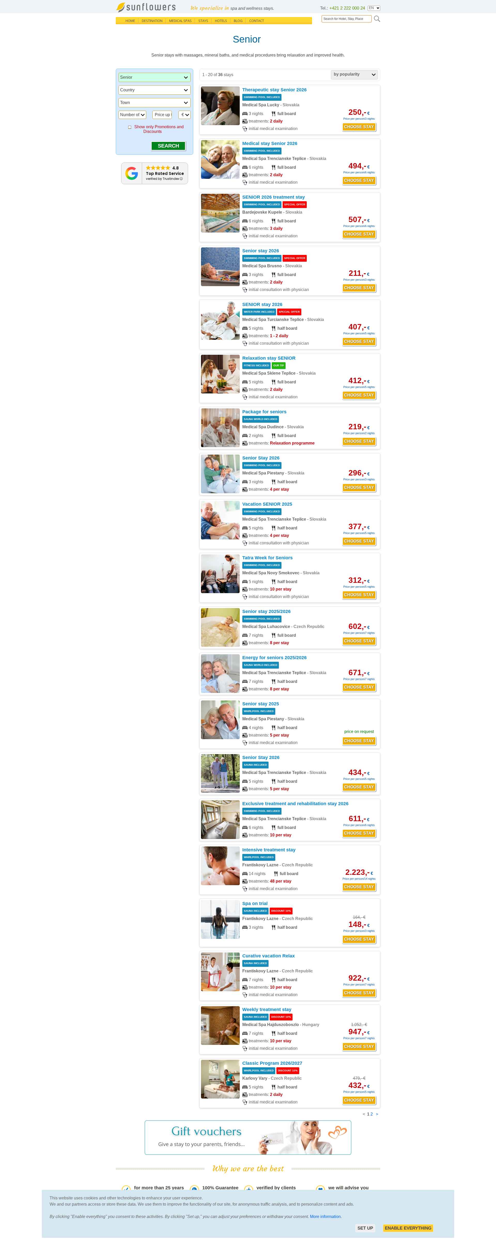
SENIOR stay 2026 (262, 304)
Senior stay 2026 (260, 250)
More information (325, 1216)
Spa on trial (255, 903)
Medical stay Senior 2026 (269, 143)
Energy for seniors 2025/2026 (274, 657)
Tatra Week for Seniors (267, 557)
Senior (126, 77)
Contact (256, 20)
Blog (238, 20)
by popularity (347, 74)
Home (130, 20)
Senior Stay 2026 (261, 458)
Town (125, 102)
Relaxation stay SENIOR (269, 358)
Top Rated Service (165, 173)
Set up (365, 1228)
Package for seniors (264, 411)
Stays (203, 20)
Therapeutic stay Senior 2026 (274, 89)
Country (127, 90)
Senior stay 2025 (260, 703)
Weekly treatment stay (266, 1009)
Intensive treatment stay (269, 849)
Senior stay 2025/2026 (266, 611)
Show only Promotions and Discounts (159, 129)
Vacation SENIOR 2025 (267, 504)
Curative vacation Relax (268, 955)
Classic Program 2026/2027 (272, 1063)
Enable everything (408, 1228)
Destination (152, 20)
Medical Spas (180, 20)
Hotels (221, 20)
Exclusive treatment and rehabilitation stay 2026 (295, 803)
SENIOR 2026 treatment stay (273, 197)
